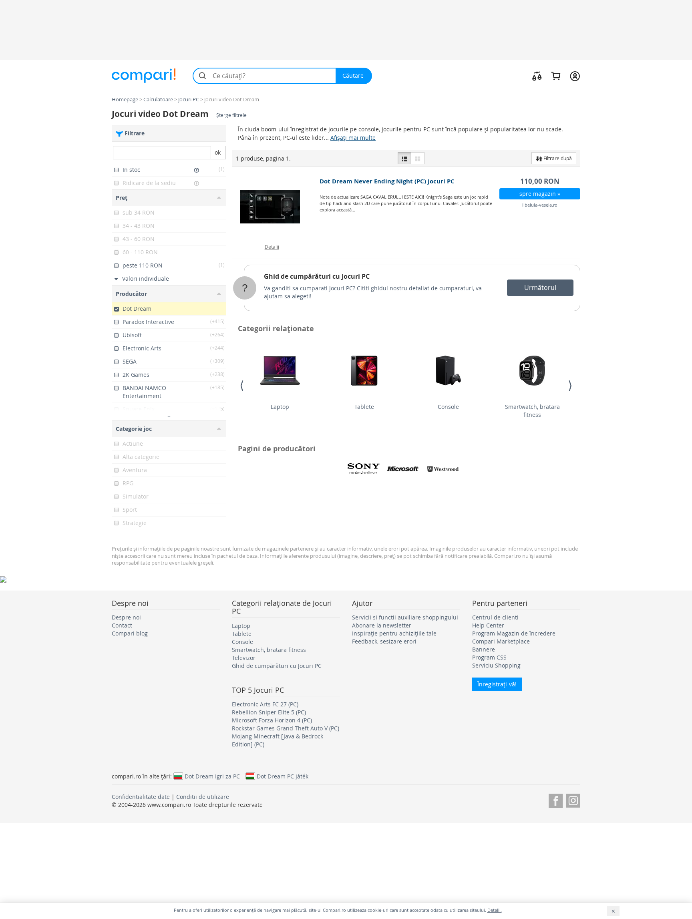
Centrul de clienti (495, 617)
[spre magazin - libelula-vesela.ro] (276, 207)
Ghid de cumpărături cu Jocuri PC (317, 276)
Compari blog (130, 633)
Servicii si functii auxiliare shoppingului (405, 617)
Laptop (280, 406)
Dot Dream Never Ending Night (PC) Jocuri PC (387, 181)
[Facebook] (556, 799)
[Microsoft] (403, 469)
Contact (122, 625)
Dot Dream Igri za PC (212, 776)
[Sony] (364, 469)
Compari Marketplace (501, 641)
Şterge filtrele (231, 115)
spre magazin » (539, 193)
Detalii (272, 246)
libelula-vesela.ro (539, 205)
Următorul (540, 287)
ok (218, 152)
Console (448, 406)
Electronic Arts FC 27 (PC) (265, 704)
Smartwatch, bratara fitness (532, 410)
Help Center (488, 625)
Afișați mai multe (353, 137)
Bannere (483, 649)
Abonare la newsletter (381, 625)
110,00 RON (539, 181)
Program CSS (489, 657)
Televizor (243, 658)
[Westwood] (443, 469)
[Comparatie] (537, 75)
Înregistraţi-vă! (497, 684)
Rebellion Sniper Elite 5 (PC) (269, 712)
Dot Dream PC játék (282, 776)
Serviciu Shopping (496, 665)
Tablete (364, 406)
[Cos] (556, 75)
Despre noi (126, 617)
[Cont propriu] (575, 75)
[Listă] (404, 158)
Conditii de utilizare (202, 796)
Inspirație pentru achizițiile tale (394, 633)
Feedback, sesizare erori (384, 641)
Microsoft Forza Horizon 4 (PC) (272, 720)
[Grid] (417, 158)
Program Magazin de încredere (513, 633)
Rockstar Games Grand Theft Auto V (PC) (285, 728)
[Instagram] (573, 799)
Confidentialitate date (141, 796)
